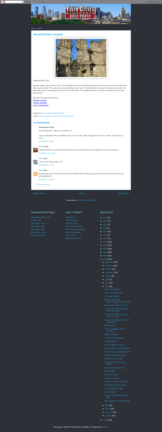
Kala (41, 170)
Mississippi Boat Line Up (114, 368)
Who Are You (110, 325)
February (109, 412)
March (108, 409)
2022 (105, 221)
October (108, 269)
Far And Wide (110, 371)
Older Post (124, 193)
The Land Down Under (114, 388)
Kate (41, 158)
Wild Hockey (70, 217)
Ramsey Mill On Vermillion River (117, 348)
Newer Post (38, 193)
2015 (105, 231)
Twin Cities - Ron (38, 223)
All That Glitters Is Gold (114, 345)
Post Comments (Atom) (86, 200)
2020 (105, 228)
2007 (105, 259)
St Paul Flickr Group (74, 226)
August (108, 276)
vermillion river (67, 116)
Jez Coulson (70, 235)
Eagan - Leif (36, 220)
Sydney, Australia (40, 103)
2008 (105, 256)
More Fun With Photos (114, 293)
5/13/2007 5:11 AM (46, 141)
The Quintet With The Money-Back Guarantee (116, 310)
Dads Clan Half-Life (73, 238)
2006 (105, 420)
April (107, 405)
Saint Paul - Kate (37, 226)
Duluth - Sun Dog (38, 235)
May (107, 286)
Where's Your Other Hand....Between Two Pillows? (118, 301)
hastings (47, 116)
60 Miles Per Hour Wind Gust (116, 381)
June (107, 283)
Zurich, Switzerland (40, 105)
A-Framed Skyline (112, 296)
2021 (105, 225)
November (109, 266)
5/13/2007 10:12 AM (47, 153)
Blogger (105, 427)
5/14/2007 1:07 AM (46, 179)
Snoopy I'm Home (112, 378)
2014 (105, 235)
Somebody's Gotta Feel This (116, 305)
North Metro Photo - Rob (41, 217)
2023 (105, 218)
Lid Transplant (110, 392)
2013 (105, 238)
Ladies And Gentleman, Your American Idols (116, 315)
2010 (105, 249)
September (109, 272)
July (107, 279)
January (108, 416)
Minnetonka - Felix (38, 232)
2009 (105, 252)
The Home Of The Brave (114, 338)
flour (41, 116)
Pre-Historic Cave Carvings (115, 385)
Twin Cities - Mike (38, 229)
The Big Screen (111, 341)
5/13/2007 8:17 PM (46, 165)
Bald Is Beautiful (111, 334)
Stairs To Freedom (112, 289)
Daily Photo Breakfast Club (115, 355)
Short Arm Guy (71, 223)
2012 (105, 242)
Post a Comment (43, 184)
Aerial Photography (73, 232)
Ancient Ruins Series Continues (117, 352)
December (109, 262)
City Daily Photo (72, 220)
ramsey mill (56, 116)
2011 (105, 245)
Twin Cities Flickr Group (75, 229)
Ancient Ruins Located (114, 359)
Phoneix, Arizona (40, 100)
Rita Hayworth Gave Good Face (117, 401)
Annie (41, 146)
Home (81, 193)
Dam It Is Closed (111, 375)
